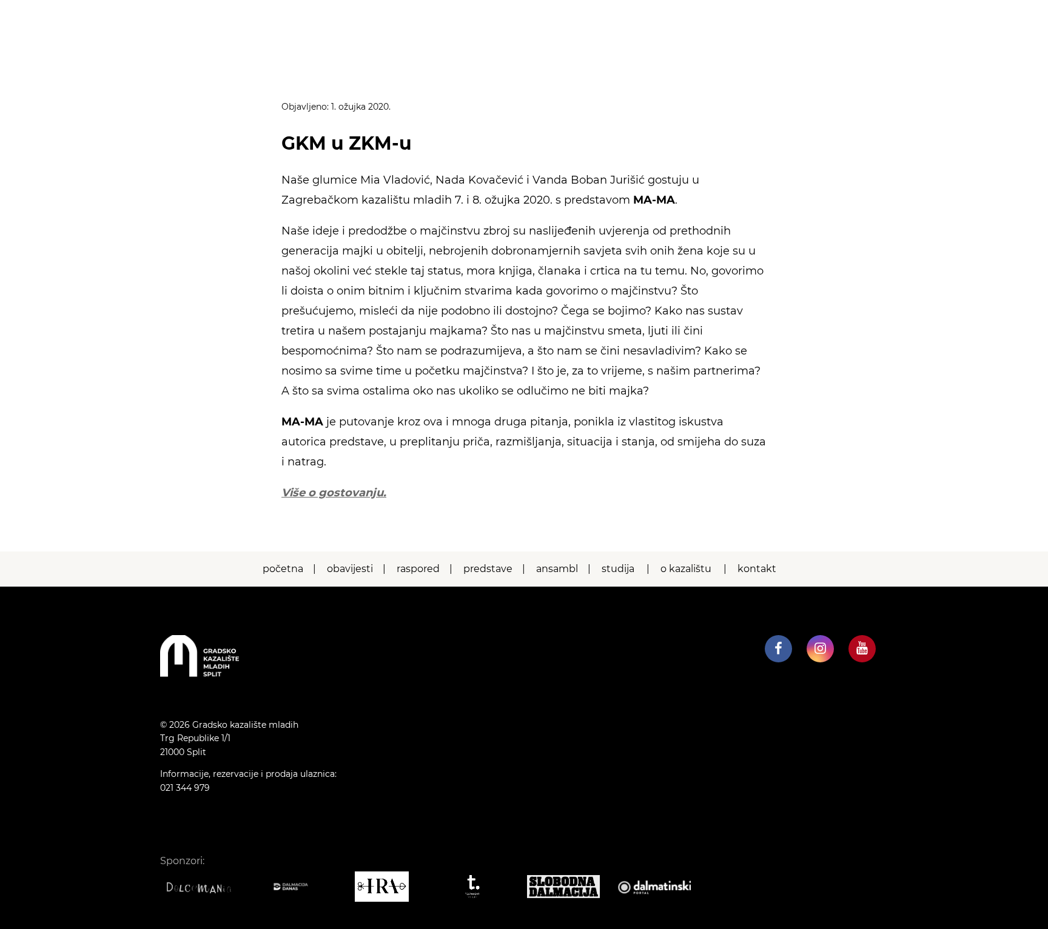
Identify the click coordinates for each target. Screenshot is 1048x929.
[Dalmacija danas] (296, 886)
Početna (283, 568)
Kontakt (756, 568)
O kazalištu (685, 568)
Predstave (487, 568)
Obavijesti (350, 568)
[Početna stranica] (199, 673)
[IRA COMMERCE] (387, 886)
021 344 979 (185, 787)
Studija (618, 568)
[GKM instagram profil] (820, 648)
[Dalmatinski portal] (660, 886)
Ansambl (557, 568)
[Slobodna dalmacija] (569, 886)
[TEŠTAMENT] (478, 886)
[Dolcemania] (205, 886)
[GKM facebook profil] (778, 648)
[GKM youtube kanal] (862, 648)
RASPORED (418, 568)
